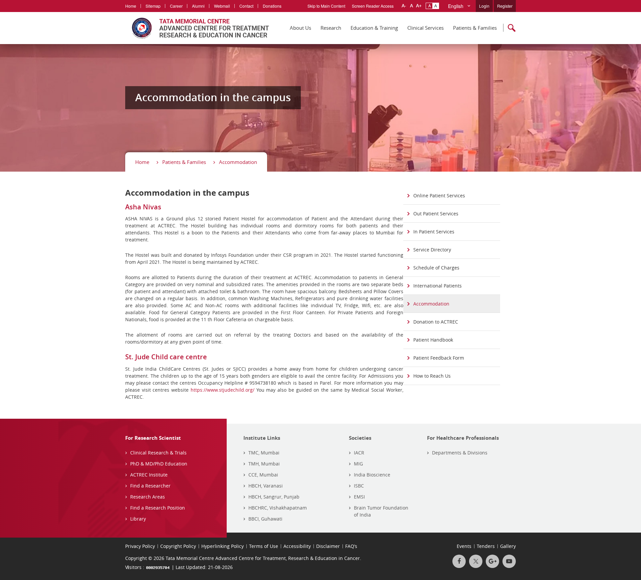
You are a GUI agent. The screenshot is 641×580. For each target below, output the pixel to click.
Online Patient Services (439, 195)
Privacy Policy (140, 546)
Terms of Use (263, 546)
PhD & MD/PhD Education (158, 463)
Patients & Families (475, 27)
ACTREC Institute (149, 474)
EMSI (359, 497)
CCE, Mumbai (263, 474)
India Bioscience (372, 474)
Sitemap (153, 6)
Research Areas (147, 497)
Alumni (198, 6)
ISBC (359, 485)
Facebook (459, 561)
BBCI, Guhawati (265, 519)
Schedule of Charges (436, 267)
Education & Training (374, 27)
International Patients (437, 285)
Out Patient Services (435, 213)
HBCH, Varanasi (265, 485)
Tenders (486, 546)
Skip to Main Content (326, 6)
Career (176, 6)
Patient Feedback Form (438, 358)
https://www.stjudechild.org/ (222, 390)
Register (504, 6)
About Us (300, 27)
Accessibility (297, 546)
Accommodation (238, 162)
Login (484, 6)
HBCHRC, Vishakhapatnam (277, 508)
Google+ (492, 561)
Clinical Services (425, 27)
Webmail (222, 6)
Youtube (509, 561)
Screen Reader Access (373, 6)
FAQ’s (351, 546)
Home (130, 6)
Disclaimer (328, 546)
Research (330, 27)
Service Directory (432, 249)
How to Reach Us (432, 376)
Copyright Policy (178, 546)
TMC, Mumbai (263, 452)
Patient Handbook (433, 340)
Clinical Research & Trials (158, 452)
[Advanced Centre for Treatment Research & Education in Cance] (197, 28)
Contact (246, 6)
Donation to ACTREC (435, 322)
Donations (272, 6)
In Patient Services (433, 231)
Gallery (508, 546)
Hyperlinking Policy (222, 546)
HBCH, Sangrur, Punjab (273, 497)
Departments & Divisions (459, 452)
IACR (359, 452)
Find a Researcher (150, 485)
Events (464, 546)
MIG (358, 463)
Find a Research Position (157, 508)
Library (138, 519)
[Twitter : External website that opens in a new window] (475, 561)
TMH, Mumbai (264, 463)
